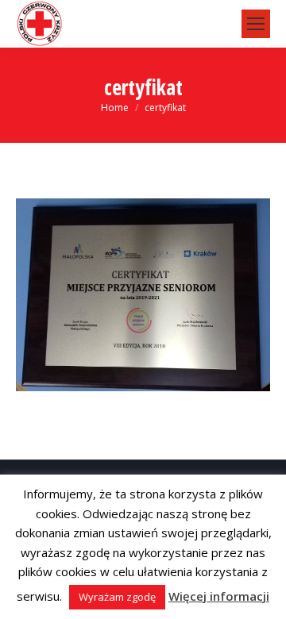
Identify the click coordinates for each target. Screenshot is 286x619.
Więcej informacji (218, 596)
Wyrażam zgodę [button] (117, 597)
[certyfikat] (143, 294)
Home (115, 107)
